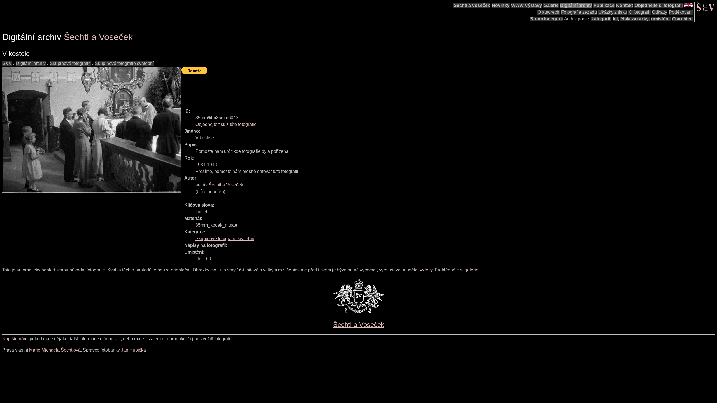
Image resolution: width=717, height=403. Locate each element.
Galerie (551, 5)
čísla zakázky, (635, 19)
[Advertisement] (283, 88)
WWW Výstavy (526, 5)
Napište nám (14, 338)
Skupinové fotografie (70, 63)
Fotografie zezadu (579, 12)
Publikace (603, 5)
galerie (471, 270)
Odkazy (659, 12)
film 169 (203, 258)
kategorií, (601, 19)
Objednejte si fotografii (659, 5)
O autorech (548, 12)
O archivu (682, 19)
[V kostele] (91, 130)
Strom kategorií (546, 19)
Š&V (7, 63)
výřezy (426, 270)
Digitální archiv (576, 5)
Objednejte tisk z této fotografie (226, 124)
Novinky (500, 5)
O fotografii (639, 12)
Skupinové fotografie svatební (124, 63)
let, (616, 19)
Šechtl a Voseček (472, 5)
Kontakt (624, 5)
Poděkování (681, 12)
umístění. (661, 19)
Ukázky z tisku (613, 12)
